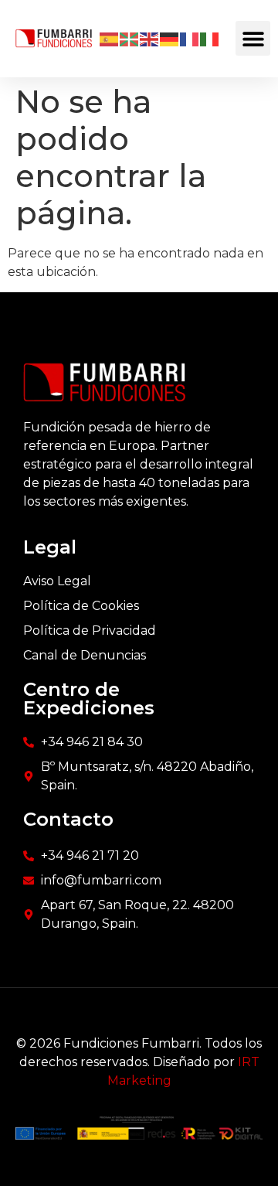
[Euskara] (130, 39)
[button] (253, 38)
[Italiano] (210, 39)
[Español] (110, 39)
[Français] (190, 39)
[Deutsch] (170, 39)
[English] (150, 39)
